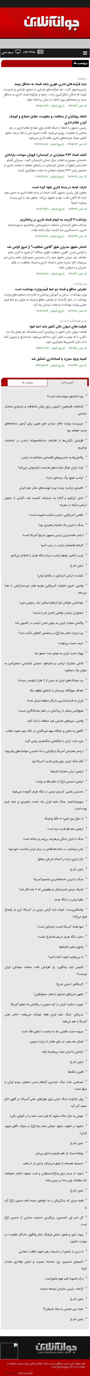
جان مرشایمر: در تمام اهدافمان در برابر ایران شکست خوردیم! (46, 849)
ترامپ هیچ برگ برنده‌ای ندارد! (64, 477)
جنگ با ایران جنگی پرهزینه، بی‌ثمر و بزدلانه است (53, 839)
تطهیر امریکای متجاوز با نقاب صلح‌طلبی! (58, 994)
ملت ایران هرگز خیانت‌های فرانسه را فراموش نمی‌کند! (50, 467)
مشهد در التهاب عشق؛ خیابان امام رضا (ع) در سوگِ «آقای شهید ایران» (46, 1129)
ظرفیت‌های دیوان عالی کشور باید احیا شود (58, 326)
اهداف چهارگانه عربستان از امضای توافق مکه (56, 690)
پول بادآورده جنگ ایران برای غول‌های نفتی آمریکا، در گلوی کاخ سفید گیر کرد (46, 1102)
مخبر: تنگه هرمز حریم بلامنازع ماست (60, 936)
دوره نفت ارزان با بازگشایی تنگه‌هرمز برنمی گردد (54, 741)
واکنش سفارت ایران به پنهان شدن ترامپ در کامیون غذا (49, 623)
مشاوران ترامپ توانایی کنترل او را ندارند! (58, 612)
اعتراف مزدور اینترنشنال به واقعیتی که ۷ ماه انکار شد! (51, 889)
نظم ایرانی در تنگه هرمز (68, 899)
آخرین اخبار (67, 383)
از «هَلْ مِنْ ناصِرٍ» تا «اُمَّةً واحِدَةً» (63, 818)
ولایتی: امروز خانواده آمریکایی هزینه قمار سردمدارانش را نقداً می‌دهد (46, 589)
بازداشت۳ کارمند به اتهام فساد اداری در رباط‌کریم (53, 219)
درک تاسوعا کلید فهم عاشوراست (64, 1278)
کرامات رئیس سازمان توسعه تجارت (61, 1288)
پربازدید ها (27, 383)
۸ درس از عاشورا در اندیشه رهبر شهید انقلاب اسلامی (51, 1251)
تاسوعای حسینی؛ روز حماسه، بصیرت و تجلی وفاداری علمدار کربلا (46, 1265)
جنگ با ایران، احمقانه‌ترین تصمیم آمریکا (58, 879)
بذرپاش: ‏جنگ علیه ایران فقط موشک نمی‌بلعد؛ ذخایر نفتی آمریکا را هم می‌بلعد (46, 1018)
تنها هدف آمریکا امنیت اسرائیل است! (60, 926)
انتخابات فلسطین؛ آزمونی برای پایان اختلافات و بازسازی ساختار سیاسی (46, 410)
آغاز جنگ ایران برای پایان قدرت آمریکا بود (57, 761)
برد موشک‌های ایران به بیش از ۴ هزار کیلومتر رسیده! (50, 680)
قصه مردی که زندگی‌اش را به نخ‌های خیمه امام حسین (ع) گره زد (46, 1204)
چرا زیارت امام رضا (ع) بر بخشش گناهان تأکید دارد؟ (51, 633)
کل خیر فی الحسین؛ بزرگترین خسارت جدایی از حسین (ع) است (46, 1221)
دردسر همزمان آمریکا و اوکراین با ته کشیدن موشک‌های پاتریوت (44, 751)
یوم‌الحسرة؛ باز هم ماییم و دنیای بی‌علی (59, 1153)
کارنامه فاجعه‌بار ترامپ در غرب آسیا (62, 545)
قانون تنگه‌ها (75, 1072)
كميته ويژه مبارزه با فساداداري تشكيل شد (59, 358)
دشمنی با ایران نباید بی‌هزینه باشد (62, 1051)
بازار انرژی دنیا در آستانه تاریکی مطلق (60, 859)
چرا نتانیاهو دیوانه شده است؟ (65, 396)
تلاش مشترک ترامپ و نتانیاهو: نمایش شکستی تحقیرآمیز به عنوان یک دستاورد (46, 667)
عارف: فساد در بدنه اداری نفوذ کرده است (59, 187)
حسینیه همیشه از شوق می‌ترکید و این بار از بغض (53, 1163)
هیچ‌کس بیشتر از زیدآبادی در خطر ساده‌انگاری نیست (50, 710)
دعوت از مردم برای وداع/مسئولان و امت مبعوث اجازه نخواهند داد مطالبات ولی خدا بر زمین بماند (46, 1177)
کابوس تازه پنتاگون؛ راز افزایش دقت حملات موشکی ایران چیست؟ (46, 970)
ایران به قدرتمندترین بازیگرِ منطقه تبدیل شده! (55, 700)
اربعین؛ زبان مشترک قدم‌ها (67, 771)
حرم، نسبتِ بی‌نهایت (70, 643)
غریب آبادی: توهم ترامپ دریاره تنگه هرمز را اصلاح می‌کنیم (47, 555)
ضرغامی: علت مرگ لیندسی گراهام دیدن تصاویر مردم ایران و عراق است (46, 1085)
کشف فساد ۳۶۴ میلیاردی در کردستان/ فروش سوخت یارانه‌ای (46, 154)
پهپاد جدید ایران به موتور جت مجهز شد (58, 653)
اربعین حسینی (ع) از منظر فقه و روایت (59, 781)
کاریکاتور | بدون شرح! (69, 984)
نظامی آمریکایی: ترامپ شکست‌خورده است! (56, 515)
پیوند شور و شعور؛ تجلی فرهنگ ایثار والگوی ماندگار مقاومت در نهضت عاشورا (46, 1238)
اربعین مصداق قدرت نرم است (65, 828)
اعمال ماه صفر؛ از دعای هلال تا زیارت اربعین (56, 1041)
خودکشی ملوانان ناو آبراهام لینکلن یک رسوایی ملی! (51, 602)
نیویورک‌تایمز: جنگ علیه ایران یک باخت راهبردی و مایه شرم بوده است (46, 805)
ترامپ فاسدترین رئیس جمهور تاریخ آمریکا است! (53, 535)
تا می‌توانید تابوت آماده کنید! (65, 957)
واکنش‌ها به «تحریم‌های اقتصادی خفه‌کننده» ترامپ (52, 457)
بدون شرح (76, 565)
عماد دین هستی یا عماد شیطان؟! (63, 1309)
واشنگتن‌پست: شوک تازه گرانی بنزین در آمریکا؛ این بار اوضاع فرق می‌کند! (46, 913)
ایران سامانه (11, 1373)
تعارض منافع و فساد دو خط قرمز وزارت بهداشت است (51, 289)
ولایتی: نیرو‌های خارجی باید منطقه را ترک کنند (55, 720)
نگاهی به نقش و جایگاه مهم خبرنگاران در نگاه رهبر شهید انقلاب (44, 731)
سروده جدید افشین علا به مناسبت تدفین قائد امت (52, 1031)
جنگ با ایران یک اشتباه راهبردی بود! (61, 525)
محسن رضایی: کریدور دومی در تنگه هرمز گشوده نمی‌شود (47, 791)
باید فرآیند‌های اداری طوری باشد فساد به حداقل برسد (50, 84)
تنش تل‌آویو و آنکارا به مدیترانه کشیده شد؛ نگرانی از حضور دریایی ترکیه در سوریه (46, 501)
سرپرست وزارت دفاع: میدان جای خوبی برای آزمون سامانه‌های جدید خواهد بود (46, 427)
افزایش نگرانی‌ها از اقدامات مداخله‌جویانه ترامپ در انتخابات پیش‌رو (46, 444)
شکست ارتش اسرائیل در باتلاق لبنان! (60, 575)
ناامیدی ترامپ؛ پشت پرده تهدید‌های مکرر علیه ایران (51, 487)
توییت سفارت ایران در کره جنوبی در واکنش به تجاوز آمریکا (47, 1004)
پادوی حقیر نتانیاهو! (71, 947)
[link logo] (38, 20)
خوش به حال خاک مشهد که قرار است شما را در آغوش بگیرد (46, 1116)
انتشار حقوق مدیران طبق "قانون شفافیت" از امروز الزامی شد (47, 247)
